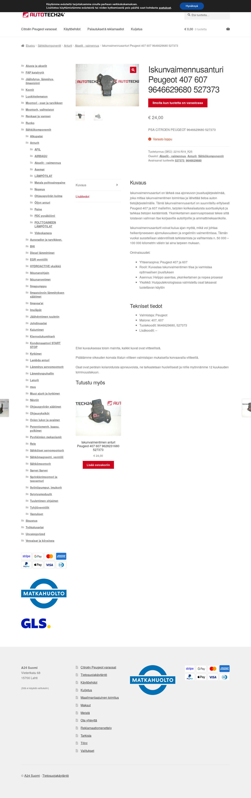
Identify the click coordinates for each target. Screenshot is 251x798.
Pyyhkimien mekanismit (46, 437)
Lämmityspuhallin (42, 373)
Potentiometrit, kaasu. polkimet (44, 428)
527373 (179, 160)
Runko (30, 123)
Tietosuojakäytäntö (94, 674)
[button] (133, 70)
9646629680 (194, 160)
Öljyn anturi (42, 202)
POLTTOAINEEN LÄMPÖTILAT (45, 224)
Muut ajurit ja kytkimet (45, 393)
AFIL (38, 149)
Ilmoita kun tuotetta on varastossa (178, 102)
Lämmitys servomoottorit (47, 367)
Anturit (68, 45)
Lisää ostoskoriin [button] (98, 465)
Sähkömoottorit (40, 464)
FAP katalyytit (35, 72)
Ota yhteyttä (89, 720)
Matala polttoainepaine (50, 182)
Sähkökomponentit (49, 45)
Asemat (40, 169)
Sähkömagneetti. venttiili (46, 457)
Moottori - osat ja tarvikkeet (44, 103)
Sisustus (31, 521)
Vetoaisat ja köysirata (40, 541)
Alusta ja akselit (36, 66)
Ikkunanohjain (39, 273)
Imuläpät (36, 310)
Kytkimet (36, 354)
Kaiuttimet (37, 330)
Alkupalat (36, 136)
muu (33, 387)
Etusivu (30, 45)
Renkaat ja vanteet (38, 116)
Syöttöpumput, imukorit (46, 487)
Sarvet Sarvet (39, 470)
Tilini (84, 743)
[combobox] (207, 15)
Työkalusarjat (35, 527)
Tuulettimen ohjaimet (44, 501)
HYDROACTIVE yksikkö (45, 266)
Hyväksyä (192, 6)
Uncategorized (35, 534)
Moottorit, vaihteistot (40, 109)
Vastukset (36, 514)
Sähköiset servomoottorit (47, 450)
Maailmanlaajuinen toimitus (100, 697)
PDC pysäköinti (45, 216)
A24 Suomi (32, 775)
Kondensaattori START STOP (45, 345)
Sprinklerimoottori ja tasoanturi (43, 479)
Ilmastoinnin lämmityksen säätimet (47, 294)
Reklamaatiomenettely (96, 728)
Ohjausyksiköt (39, 413)
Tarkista (86, 735)
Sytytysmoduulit (41, 494)
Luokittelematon (37, 96)
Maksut (86, 705)
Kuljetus (136, 29)
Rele (33, 444)
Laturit (34, 380)
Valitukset (87, 750)
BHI (32, 246)
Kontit (30, 90)
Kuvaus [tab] (81, 185)
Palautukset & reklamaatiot (105, 29)
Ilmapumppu (38, 286)
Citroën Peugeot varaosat (39, 29)
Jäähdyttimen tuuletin (44, 316)
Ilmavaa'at (36, 303)
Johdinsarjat (38, 323)
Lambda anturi (39, 360)
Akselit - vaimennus (87, 45)
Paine (38, 209)
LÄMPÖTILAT (43, 176)
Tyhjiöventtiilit (39, 507)
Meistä (85, 712)
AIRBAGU (41, 156)
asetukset (165, 8)
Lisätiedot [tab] (82, 196)
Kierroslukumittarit (42, 336)
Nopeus (40, 189)
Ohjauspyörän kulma (48, 196)
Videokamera (43, 233)
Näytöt (34, 400)
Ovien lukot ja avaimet (45, 420)
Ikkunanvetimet (40, 279)
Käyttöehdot (72, 29)
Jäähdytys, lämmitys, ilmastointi (40, 81)
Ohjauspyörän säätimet (45, 407)
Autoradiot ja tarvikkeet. (46, 240)
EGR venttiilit (39, 259)
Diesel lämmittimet (42, 253)
